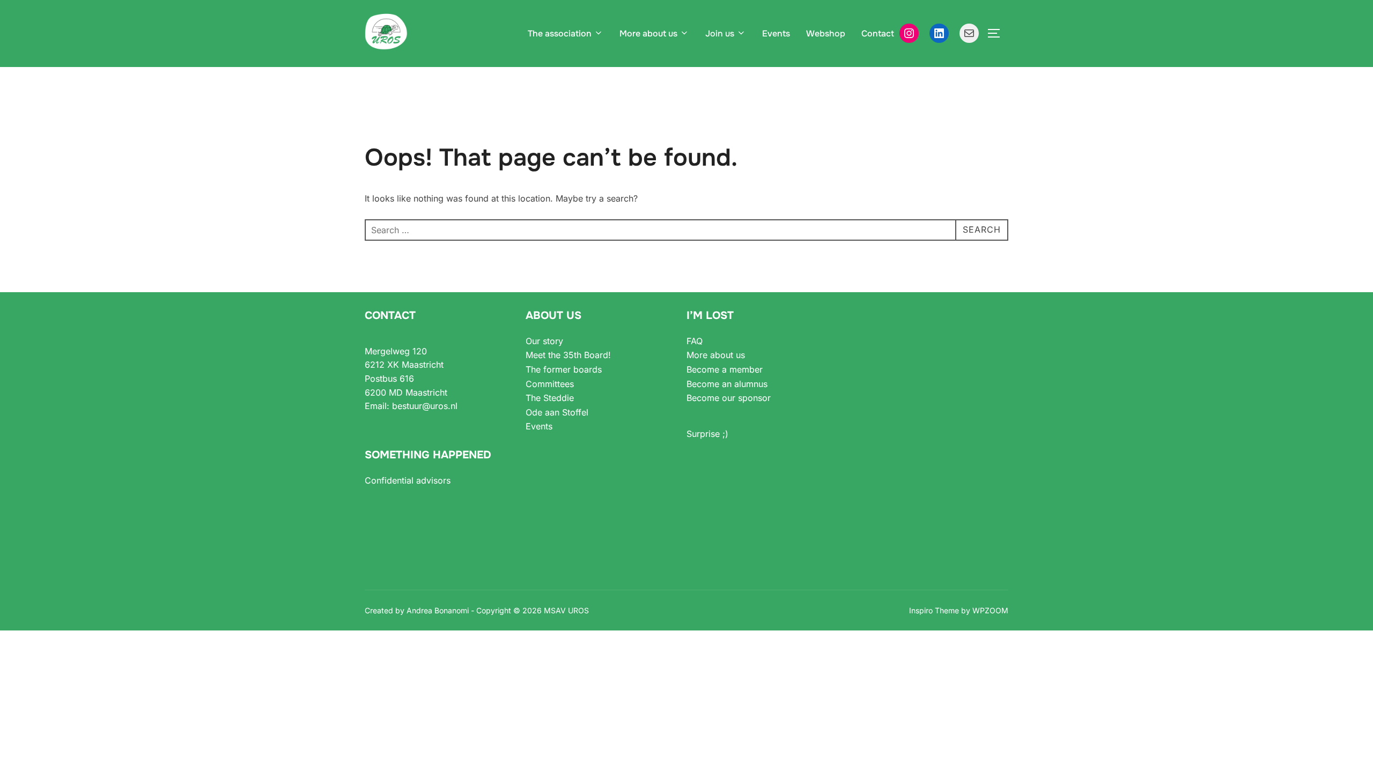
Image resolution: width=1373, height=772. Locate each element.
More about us (648, 33)
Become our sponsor (728, 397)
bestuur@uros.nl (424, 405)
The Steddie (550, 397)
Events (776, 33)
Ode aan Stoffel (557, 412)
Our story (544, 341)
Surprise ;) (707, 433)
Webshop (825, 33)
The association (560, 33)
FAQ (694, 341)
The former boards (564, 369)
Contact (877, 33)
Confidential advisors (408, 480)
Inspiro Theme (934, 610)
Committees (550, 383)
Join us (719, 33)
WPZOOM (990, 610)
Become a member (724, 369)
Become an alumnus (726, 383)
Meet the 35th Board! (568, 355)
